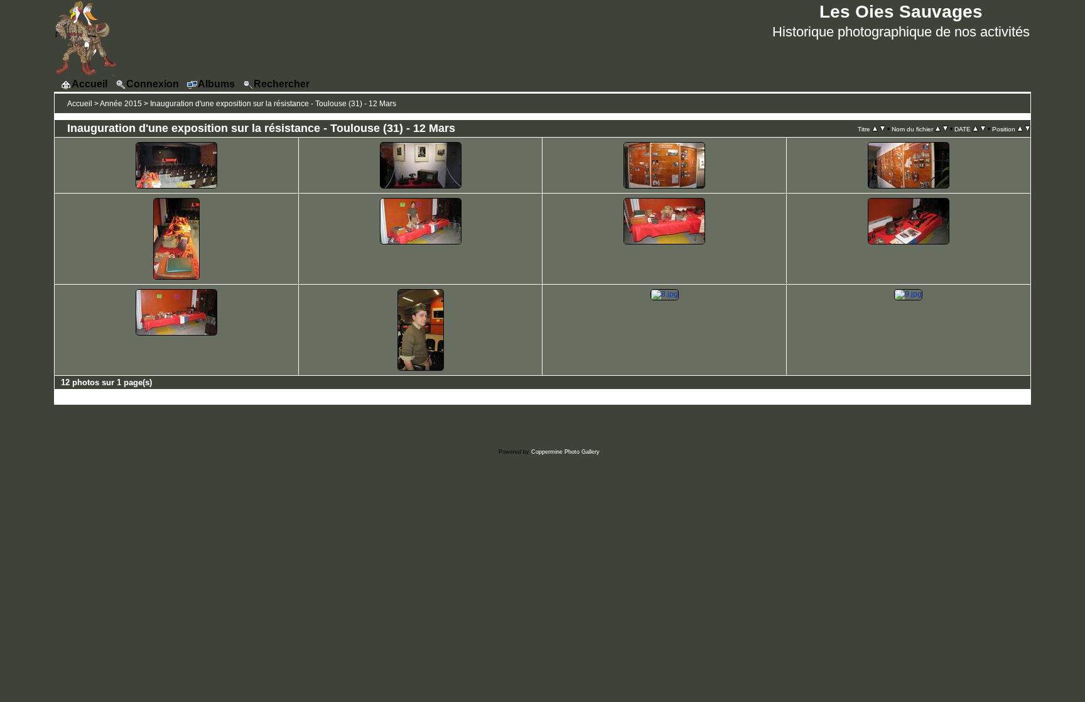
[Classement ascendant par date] (975, 128)
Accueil (79, 103)
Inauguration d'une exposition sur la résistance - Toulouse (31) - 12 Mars (273, 103)
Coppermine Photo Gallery (565, 452)
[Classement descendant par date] (983, 128)
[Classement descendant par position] (1027, 128)
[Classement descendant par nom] (945, 128)
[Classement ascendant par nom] (938, 128)
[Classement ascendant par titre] (875, 128)
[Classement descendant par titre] (882, 128)
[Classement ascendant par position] (1020, 128)
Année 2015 (121, 103)
